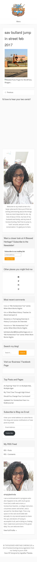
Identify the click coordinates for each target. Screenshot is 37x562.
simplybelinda (10, 494)
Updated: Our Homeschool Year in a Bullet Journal (16, 401)
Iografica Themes (26, 553)
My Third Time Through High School (17, 392)
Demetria (7, 319)
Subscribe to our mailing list (15, 251)
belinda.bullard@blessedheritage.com (17, 332)
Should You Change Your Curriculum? (17, 396)
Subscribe (9, 433)
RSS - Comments (9, 454)
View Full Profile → (10, 530)
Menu (18, 21)
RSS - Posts (8, 450)
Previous (10, 92)
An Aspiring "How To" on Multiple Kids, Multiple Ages (17, 387)
